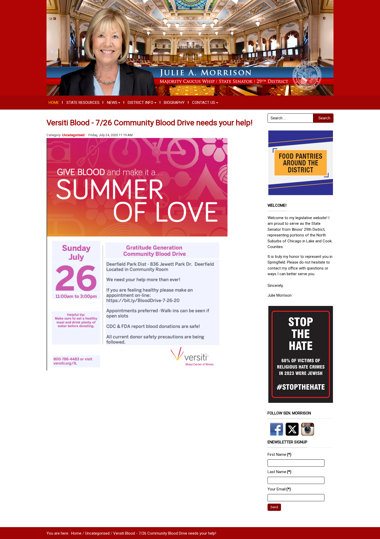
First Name (279, 454)
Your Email (279, 489)
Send (274, 507)
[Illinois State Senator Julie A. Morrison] (190, 47)
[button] (113, 102)
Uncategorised (73, 135)
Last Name (279, 471)
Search (324, 118)
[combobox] (290, 118)
